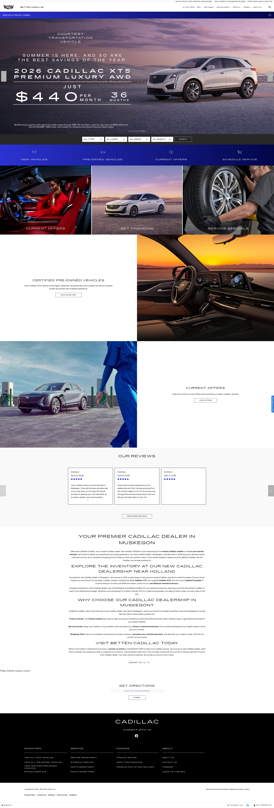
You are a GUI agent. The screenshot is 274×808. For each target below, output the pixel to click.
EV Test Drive (189, 7)
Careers (167, 767)
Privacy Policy (29, 795)
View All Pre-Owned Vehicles (43, 762)
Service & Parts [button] (223, 8)
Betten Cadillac (48, 789)
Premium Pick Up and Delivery (135, 767)
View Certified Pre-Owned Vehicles (40, 767)
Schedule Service (82, 762)
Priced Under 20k (35, 772)
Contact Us (169, 762)
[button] (269, 7)
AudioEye (73, 795)
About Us (168, 757)
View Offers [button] (205, 400)
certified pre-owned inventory (164, 583)
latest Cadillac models (173, 551)
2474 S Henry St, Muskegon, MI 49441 (229, 1)
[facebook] (136, 735)
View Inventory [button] (68, 295)
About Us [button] (257, 8)
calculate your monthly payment (147, 634)
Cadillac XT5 (165, 580)
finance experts (96, 619)
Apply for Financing (129, 762)
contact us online (116, 649)
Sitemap (51, 795)
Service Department (84, 757)
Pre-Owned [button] (208, 8)
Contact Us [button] (135, 663)
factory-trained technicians (146, 627)
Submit (137, 698)
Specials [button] (236, 8)
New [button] (199, 8)
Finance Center (126, 757)
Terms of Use (62, 795)
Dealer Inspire (244, 789)
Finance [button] (246, 8)
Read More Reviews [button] (137, 516)
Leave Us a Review (173, 772)
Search (183, 139)
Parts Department (83, 767)
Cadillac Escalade (193, 580)
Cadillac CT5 (141, 580)
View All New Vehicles (39, 757)
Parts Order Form (82, 772)
